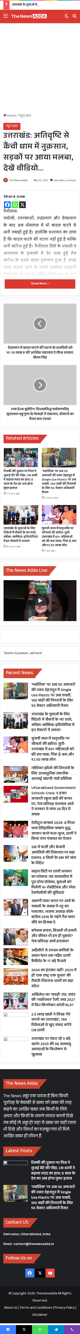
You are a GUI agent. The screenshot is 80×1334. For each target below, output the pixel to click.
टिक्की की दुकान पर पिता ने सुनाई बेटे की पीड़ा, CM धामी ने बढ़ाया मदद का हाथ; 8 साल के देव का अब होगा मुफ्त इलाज (20, 480)
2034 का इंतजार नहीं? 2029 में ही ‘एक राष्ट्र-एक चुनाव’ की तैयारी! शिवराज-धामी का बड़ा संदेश (53, 978)
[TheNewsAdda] (29, 16)
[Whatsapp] (15, 204)
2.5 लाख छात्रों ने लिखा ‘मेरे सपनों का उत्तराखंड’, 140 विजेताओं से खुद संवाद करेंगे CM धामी (51, 1023)
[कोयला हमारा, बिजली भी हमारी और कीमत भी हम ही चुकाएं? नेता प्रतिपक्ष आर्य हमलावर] (16, 937)
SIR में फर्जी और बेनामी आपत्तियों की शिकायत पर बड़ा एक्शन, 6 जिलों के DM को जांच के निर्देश (53, 855)
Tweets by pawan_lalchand (23, 653)
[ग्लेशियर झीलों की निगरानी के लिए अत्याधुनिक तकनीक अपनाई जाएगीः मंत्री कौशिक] (16, 774)
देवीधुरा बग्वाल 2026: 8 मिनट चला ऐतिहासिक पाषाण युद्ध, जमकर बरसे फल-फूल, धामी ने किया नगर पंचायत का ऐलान (53, 831)
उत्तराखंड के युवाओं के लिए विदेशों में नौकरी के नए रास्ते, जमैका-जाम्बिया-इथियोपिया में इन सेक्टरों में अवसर (21, 535)
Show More (39, 284)
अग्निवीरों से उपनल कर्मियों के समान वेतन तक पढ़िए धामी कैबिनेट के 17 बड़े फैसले (52, 956)
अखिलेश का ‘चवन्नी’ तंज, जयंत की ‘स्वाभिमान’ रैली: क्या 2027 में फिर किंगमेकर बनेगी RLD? (53, 1000)
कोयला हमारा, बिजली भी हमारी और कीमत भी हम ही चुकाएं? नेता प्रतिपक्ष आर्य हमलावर (53, 936)
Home (11, 116)
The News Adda (18, 180)
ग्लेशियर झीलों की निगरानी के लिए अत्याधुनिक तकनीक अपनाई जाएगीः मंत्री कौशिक (52, 774)
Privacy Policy (64, 1308)
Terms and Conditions (36, 1308)
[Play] (40, 600)
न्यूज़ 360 (25, 116)
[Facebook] (7, 204)
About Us (11, 1308)
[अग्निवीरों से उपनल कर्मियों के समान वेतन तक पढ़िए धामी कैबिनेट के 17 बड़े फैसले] (16, 956)
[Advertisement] (40, 70)
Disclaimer (40, 1315)
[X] (22, 204)
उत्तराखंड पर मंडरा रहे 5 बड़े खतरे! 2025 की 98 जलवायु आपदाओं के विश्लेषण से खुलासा (51, 1047)
